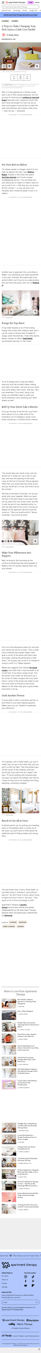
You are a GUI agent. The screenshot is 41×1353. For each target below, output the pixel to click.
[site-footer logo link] (7, 1336)
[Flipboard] (33, 1285)
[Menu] (3, 2)
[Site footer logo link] (20, 1265)
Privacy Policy (18, 1309)
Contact (4, 1283)
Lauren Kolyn (9, 317)
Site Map (4, 1287)
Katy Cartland (10, 546)
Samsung (8, 915)
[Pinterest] (33, 1281)
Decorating (16, 10)
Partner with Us (34, 1336)
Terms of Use (6, 1309)
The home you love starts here (23, 1255)
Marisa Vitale (9, 815)
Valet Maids (27, 338)
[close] (39, 1349)
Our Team (5, 1276)
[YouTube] (25, 1285)
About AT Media (18, 1336)
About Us (5, 1279)
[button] (37, 66)
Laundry (15, 21)
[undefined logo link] (15, 2)
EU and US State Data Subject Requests (26, 1344)
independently (8, 84)
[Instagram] (25, 1276)
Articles (25, 10)
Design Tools (33, 10)
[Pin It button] (9, 66)
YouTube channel (9, 177)
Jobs (26, 1336)
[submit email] (36, 1302)
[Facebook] (25, 1281)
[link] (28, 1002)
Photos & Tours (6, 10)
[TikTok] (33, 1276)
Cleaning (5, 21)
